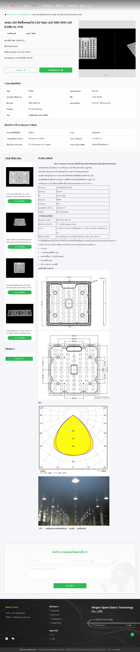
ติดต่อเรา (60, 5)
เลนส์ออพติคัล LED (24, 14)
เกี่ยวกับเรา (46, 5)
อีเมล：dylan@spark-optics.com (19, 617)
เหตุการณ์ (72, 5)
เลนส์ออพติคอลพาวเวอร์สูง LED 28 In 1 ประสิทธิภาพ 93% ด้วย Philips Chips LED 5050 (19, 333)
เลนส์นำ (72, 528)
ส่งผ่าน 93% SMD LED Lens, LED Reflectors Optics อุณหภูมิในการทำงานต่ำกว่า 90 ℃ (19, 196)
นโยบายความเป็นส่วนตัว (27, 650)
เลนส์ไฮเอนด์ (81, 528)
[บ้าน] (13, 5)
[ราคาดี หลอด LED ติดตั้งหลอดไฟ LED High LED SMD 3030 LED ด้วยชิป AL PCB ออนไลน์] (19, 268)
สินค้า (35, 5)
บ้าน (26, 5)
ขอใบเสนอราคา (55, 70)
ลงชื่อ (130, 625)
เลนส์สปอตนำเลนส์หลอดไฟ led (56, 528)
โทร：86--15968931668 (16, 613)
